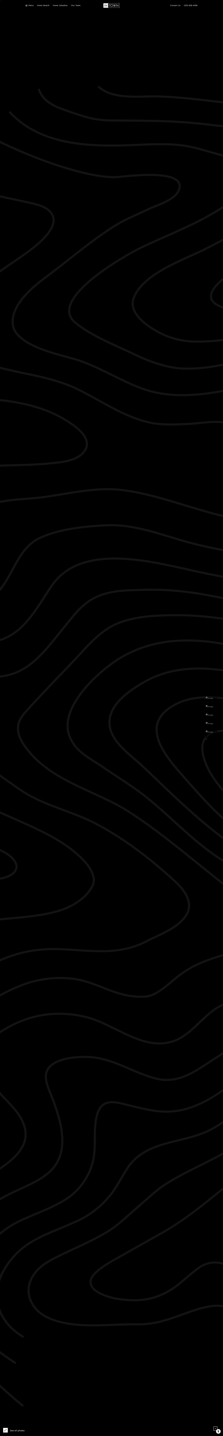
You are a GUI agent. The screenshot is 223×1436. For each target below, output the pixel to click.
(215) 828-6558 (190, 5)
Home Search (43, 5)
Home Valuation (60, 5)
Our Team (75, 5)
